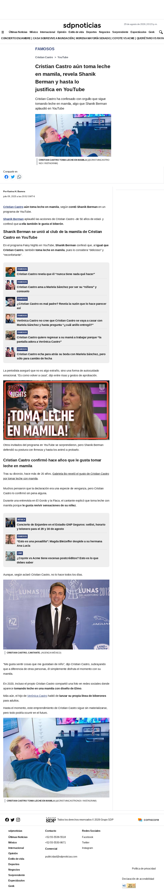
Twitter (85, 842)
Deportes (91, 32)
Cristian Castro (44, 57)
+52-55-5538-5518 (55, 837)
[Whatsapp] (19, 176)
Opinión (61, 32)
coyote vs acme (123, 38)
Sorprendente (120, 32)
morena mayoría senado (93, 38)
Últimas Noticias (18, 32)
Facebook (87, 837)
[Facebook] (6, 176)
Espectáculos (138, 32)
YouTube (62, 57)
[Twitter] (13, 176)
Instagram (87, 848)
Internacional (47, 32)
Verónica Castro (37, 695)
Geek (152, 32)
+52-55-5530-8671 (55, 842)
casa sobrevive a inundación (53, 38)
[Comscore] (148, 819)
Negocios (104, 32)
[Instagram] (18, 820)
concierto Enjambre (16, 38)
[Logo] (82, 26)
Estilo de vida (76, 32)
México (34, 32)
